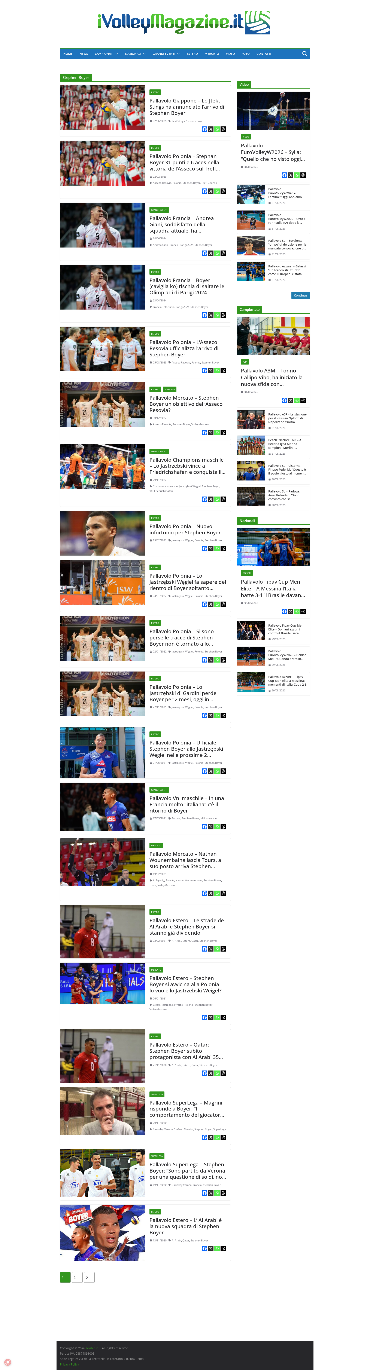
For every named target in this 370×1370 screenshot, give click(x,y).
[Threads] (223, 129)
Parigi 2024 (186, 245)
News (83, 54)
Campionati (104, 54)
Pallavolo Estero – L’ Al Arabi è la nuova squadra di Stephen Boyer (185, 1226)
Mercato (212, 54)
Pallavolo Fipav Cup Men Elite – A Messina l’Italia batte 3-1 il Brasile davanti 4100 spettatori (272, 588)
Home (68, 54)
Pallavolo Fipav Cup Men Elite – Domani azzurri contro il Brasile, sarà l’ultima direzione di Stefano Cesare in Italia (285, 629)
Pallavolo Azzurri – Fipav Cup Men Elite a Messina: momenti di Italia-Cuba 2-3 (287, 680)
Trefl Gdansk (209, 183)
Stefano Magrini (183, 1129)
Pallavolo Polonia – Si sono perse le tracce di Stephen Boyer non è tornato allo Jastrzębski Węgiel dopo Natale (187, 640)
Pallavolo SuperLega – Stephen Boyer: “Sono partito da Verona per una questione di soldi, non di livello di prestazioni (187, 1173)
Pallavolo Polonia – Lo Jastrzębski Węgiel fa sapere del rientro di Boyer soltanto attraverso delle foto (187, 585)
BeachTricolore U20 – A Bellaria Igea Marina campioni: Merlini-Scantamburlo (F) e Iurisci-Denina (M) (287, 444)
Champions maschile (165, 486)
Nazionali (133, 54)
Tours (152, 885)
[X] (210, 129)
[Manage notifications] (7, 1362)
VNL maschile (209, 818)
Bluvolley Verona (163, 1129)
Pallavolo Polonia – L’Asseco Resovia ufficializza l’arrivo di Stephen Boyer (183, 348)
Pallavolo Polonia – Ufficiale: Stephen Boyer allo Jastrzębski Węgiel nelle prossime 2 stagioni (186, 751)
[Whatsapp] (217, 129)
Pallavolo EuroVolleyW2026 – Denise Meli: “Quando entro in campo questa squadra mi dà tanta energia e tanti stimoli (287, 655)
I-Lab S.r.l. (93, 1348)
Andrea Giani (161, 245)
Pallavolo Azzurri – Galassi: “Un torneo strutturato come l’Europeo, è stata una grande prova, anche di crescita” (287, 270)
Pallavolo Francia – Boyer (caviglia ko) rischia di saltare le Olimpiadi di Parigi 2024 (186, 286)
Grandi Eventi (164, 54)
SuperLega (157, 1094)
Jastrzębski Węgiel (190, 486)
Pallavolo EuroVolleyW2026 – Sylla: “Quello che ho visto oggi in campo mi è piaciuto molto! (271, 152)
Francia (174, 245)
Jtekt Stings (178, 121)
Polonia (177, 183)
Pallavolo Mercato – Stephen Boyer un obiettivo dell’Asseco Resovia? (186, 404)
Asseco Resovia (162, 183)
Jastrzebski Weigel (173, 1005)
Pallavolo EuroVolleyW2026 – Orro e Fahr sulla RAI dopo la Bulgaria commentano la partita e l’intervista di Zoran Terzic (287, 219)
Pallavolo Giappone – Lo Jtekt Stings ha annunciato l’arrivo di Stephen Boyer (186, 106)
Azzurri (247, 572)
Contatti (264, 54)
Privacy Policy (69, 1364)
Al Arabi (176, 941)
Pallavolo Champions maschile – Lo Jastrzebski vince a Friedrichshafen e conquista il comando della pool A (186, 469)
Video (230, 54)
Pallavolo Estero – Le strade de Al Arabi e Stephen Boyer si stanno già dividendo (186, 926)
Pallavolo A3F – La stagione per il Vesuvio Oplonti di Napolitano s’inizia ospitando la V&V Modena (287, 418)
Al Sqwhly (158, 880)
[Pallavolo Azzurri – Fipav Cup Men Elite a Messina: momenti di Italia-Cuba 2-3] (251, 683)
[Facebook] (204, 129)
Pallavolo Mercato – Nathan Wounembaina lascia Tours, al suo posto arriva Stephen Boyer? (185, 863)
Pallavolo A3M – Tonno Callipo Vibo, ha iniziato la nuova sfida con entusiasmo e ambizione (272, 377)
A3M (245, 361)
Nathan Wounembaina (189, 880)
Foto (246, 54)
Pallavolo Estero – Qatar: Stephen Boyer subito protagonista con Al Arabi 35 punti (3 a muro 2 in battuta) (184, 1053)
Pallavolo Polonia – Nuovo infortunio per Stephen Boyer (185, 529)
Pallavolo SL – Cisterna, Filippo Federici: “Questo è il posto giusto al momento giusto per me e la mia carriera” (287, 470)
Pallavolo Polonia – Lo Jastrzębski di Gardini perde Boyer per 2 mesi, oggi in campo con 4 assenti (182, 696)
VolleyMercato (200, 424)
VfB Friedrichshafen (161, 491)
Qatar (194, 941)
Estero (192, 54)
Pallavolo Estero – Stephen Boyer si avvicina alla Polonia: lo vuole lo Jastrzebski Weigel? (185, 984)
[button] (115, 54)
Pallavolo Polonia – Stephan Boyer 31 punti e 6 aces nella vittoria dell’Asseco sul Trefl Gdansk (184, 165)
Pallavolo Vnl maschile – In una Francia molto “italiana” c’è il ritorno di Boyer (186, 804)
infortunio (169, 307)
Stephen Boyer (195, 121)
